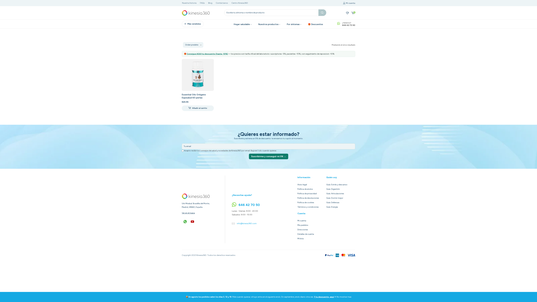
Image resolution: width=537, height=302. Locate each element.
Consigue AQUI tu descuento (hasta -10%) (207, 54)
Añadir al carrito (199, 108)
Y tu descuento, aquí (324, 297)
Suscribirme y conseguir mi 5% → (268, 156)
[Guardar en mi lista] (209, 63)
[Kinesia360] (196, 13)
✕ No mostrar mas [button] (343, 297)
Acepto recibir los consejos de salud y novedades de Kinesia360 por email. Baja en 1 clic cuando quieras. (230, 150)
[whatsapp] (185, 221)
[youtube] (192, 221)
